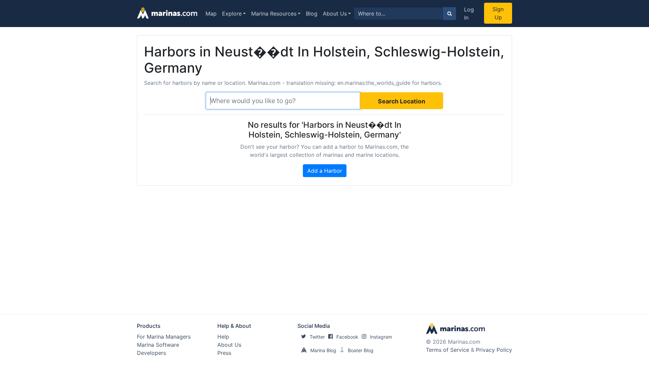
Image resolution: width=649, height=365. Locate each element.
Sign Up (498, 13)
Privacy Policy (494, 349)
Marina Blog (323, 350)
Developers (151, 352)
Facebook (347, 337)
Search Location (401, 101)
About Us (335, 13)
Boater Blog (361, 350)
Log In (469, 13)
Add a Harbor (324, 170)
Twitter (317, 337)
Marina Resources (273, 13)
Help (223, 336)
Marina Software (158, 344)
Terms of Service (447, 349)
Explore (232, 13)
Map (211, 13)
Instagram (381, 337)
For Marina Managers (164, 336)
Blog (311, 13)
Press (224, 352)
